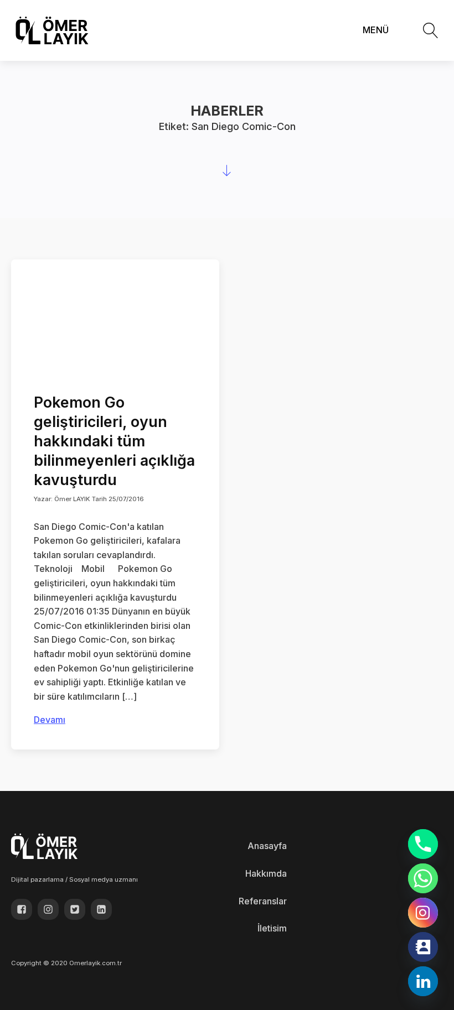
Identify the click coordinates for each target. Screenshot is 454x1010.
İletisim (272, 928)
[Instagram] (423, 913)
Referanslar (263, 901)
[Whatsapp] (423, 878)
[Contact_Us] (423, 947)
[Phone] (423, 844)
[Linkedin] (423, 981)
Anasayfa (267, 845)
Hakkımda (266, 873)
